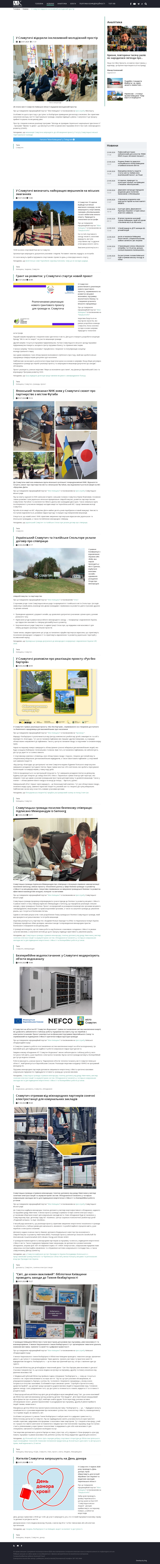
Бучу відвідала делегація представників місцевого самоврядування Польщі (56, 376)
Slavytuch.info (84, 230)
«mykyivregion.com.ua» (107, 1551)
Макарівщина (76, 1452)
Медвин (67, 1452)
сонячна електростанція (43, 1267)
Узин (49, 1452)
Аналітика (62, 3)
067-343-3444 (77, 1558)
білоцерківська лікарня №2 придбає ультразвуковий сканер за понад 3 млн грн (57, 792)
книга (61, 1452)
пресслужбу (80, 111)
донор (42, 1537)
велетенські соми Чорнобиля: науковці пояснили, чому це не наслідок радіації (57, 261)
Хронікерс (80, 733)
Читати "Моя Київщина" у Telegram (56, 139)
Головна (39, 3)
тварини (27, 269)
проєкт (43, 384)
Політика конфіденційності (92, 3)
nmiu (76, 600)
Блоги (73, 3)
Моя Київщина (54, 491)
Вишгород (28, 1452)
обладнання (47, 1089)
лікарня (27, 1537)
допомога (29, 1089)
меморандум (29, 949)
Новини (50, 3)
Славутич (19, 147)
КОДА (35, 1452)
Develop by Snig (141, 1561)
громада (36, 384)
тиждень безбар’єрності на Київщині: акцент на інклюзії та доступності (53, 1529)
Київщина (20, 269)
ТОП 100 (111, 3)
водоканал (20, 1089)
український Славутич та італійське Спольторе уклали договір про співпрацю (56, 522)
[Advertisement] (57, 26)
